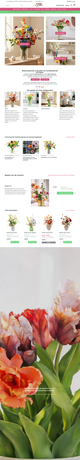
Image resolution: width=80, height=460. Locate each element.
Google (73, 1)
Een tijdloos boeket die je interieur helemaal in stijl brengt (61, 175)
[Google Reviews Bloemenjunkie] (40, 86)
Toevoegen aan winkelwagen (65, 193)
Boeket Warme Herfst (47, 232)
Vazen (31, 9)
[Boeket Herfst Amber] (66, 222)
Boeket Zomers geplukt (30, 232)
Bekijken (49, 242)
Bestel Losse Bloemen (61, 58)
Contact (64, 9)
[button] (39, 200)
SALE (43, 9)
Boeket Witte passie (12, 232)
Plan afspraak (45, 79)
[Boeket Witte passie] (13, 222)
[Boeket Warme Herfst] (49, 222)
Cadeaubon (53, 9)
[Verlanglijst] (71, 5)
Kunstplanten (37, 9)
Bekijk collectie (35, 79)
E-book (59, 9)
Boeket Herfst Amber (64, 232)
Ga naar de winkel (70, 210)
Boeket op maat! (60, 5)
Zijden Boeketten (16, 9)
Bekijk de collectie (24, 44)
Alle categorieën (70, 90)
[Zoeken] (22, 5)
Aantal (55, 193)
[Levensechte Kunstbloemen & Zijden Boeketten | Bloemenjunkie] (40, 5)
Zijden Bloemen (25, 9)
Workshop (47, 9)
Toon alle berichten (69, 137)
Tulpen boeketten (60, 33)
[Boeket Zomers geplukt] (31, 222)
